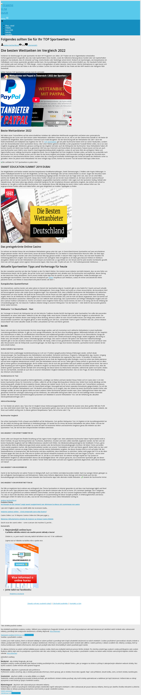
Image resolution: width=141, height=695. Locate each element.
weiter (51, 277)
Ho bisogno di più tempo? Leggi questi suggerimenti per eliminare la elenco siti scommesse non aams (40, 504)
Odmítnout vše (19, 635)
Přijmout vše (29, 635)
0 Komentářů (32, 45)
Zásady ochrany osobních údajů (39, 603)
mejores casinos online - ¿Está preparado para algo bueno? (24, 512)
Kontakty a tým (75, 603)
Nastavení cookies (7, 635)
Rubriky (8, 32)
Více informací (55, 631)
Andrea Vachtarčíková (11, 45)
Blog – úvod (9, 25)
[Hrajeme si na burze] (7, 12)
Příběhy (8, 28)
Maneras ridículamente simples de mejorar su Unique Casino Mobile (27, 519)
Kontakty (8, 34)
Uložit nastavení (6, 691)
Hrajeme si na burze (17, 594)
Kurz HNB (9, 30)
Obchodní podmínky (60, 603)
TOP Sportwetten (50, 142)
